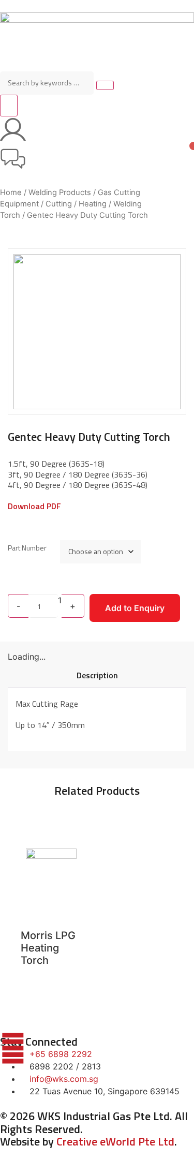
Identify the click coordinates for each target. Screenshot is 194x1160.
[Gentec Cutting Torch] (97, 331)
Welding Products (59, 192)
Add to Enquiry (135, 608)
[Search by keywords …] (47, 83)
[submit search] (105, 85)
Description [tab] (97, 675)
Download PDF (34, 506)
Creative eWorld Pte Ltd (115, 1141)
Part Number (27, 547)
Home (11, 192)
